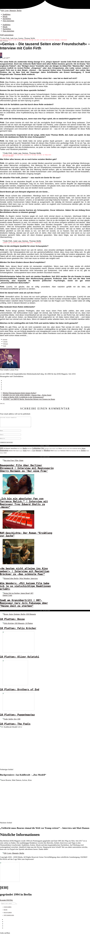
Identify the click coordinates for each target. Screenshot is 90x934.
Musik (5, 16)
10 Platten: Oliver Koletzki (19, 656)
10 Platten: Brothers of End (19, 689)
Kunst (28, 450)
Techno (83, 450)
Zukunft (5, 452)
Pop (70, 450)
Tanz (79, 450)
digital (50, 448)
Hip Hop (79, 448)
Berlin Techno (29, 448)
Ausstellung (14, 448)
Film (71, 448)
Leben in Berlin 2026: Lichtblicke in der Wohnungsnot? (23, 397)
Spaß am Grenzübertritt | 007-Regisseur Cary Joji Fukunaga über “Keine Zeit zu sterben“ (24, 603)
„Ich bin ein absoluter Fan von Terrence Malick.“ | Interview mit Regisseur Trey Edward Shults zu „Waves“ (24, 502)
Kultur (25, 450)
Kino (1, 40)
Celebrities (36, 448)
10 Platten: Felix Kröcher (18, 628)
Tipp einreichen (8, 21)
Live (33, 450)
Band (18, 448)
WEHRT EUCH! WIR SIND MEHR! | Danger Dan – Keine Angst (27, 395)
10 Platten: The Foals (15, 723)
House (83, 448)
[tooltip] (5, 339)
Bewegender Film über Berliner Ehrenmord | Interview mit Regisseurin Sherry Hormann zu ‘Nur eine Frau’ (27, 468)
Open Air (56, 450)
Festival (68, 448)
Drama (57, 448)
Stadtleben (6, 14)
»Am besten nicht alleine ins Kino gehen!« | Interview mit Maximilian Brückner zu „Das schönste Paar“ (24, 571)
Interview (5, 40)
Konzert (17, 450)
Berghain (21, 448)
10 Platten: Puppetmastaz (17, 714)
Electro (60, 448)
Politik (67, 450)
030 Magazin (6, 448)
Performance (63, 450)
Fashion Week (65, 448)
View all (2, 403)
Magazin (38, 450)
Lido (31, 450)
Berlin (25, 448)
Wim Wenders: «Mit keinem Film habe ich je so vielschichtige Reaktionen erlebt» (25, 586)
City (42, 448)
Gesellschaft (74, 448)
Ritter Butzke (73, 450)
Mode (42, 450)
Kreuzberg (21, 450)
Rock (78, 450)
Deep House (47, 448)
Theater (87, 450)
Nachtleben (7, 19)
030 (1, 448)
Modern (47, 450)
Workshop (1, 452)
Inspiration (4, 450)
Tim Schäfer (7, 57)
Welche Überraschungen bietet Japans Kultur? (19, 393)
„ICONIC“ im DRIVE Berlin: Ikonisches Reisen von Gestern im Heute (29, 399)
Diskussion (54, 448)
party (59, 450)
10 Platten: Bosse (12, 619)
